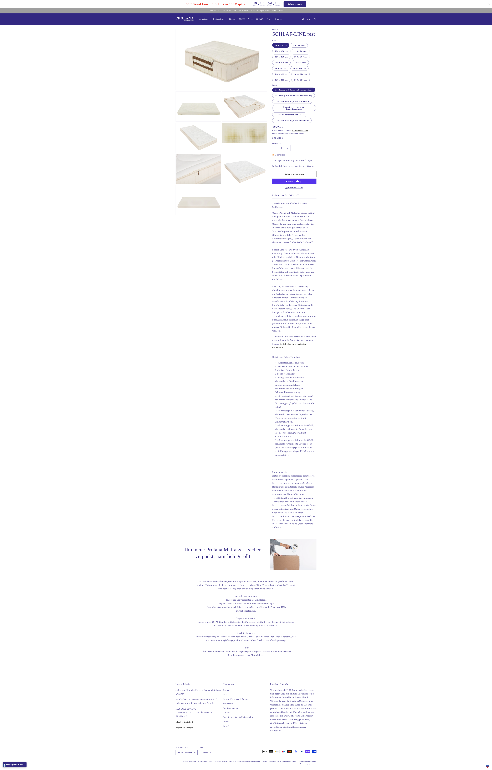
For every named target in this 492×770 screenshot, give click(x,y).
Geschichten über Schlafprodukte (238, 717)
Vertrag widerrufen (14, 764)
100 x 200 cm (281, 51)
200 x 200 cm (281, 63)
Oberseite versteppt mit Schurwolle (292, 101)
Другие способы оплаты (294, 188)
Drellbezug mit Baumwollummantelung (293, 96)
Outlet (226, 722)
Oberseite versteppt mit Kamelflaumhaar (294, 108)
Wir (225, 695)
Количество (276, 143)
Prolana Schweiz (184, 727)
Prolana (192, 761)
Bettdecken (228, 704)
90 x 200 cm (299, 45)
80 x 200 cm (281, 45)
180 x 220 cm (281, 80)
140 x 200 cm (300, 51)
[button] (204, 19)
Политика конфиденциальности (248, 761)
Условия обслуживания (270, 761)
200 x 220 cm (300, 80)
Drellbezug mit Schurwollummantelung (293, 90)
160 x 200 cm (281, 57)
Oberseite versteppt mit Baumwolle (292, 120)
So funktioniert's (295, 4)
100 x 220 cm (299, 68)
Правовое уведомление (308, 764)
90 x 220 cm (281, 68)
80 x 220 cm (300, 63)
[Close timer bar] (489, 4)
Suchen (226, 690)
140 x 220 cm (281, 74)
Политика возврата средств (224, 761)
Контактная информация (307, 761)
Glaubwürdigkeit (184, 722)
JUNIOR (226, 713)
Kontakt (226, 726)
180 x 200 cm (300, 57)
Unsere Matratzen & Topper (236, 699)
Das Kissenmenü (230, 708)
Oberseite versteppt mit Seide (289, 115)
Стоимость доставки (300, 130)
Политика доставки (289, 761)
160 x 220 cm (300, 74)
